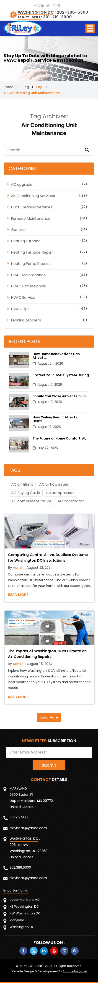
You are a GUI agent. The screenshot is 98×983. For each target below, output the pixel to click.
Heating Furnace (26, 241)
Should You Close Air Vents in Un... (60, 396)
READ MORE (18, 594)
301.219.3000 (19, 817)
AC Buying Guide (25, 492)
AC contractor (71, 501)
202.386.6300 (20, 867)
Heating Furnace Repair (32, 252)
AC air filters (22, 484)
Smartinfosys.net (75, 971)
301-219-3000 (57, 17)
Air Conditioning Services (33, 195)
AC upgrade (21, 184)
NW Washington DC (25, 913)
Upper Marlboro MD (25, 899)
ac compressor (60, 492)
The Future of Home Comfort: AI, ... (59, 440)
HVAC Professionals (28, 286)
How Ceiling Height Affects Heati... (55, 419)
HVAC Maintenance (28, 275)
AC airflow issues (54, 484)
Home (8, 87)
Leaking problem (26, 320)
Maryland (17, 920)
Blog (25, 87)
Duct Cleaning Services (31, 207)
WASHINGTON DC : (37, 12)
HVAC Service (23, 297)
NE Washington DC (24, 906)
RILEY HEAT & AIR (30, 966)
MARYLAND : (30, 17)
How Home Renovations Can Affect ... (56, 356)
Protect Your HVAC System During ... (61, 377)
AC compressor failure (31, 501)
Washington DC (22, 927)
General (18, 229)
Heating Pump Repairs (31, 263)
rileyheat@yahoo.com (28, 827)
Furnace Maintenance (30, 218)
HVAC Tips (20, 308)
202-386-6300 (72, 12)
